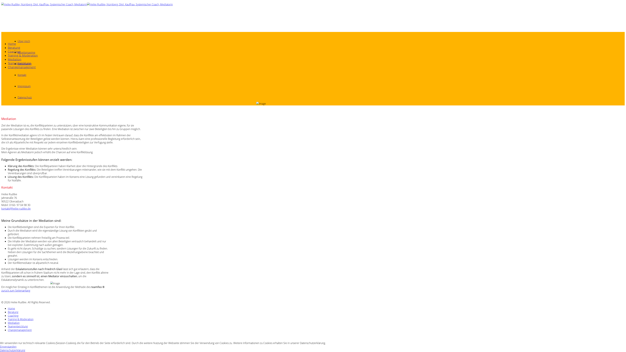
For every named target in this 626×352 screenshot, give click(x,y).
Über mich (24, 41)
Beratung (14, 48)
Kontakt (22, 75)
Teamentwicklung (18, 326)
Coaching (14, 51)
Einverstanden (8, 346)
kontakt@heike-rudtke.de (16, 208)
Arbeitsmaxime (26, 52)
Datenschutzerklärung (12, 350)
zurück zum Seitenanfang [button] (15, 290)
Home (12, 44)
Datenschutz (25, 97)
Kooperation (25, 64)
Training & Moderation (23, 55)
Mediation (14, 59)
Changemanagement (22, 67)
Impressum (24, 86)
